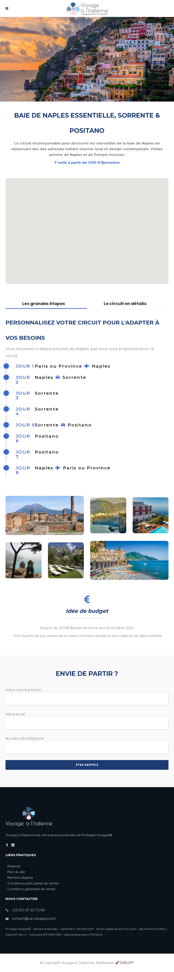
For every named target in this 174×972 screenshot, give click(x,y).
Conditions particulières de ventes (33, 883)
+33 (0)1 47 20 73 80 (28, 910)
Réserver (14, 866)
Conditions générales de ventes (31, 889)
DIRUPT (127, 963)
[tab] (46, 305)
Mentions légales (20, 878)
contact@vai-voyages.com (33, 919)
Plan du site (16, 872)
